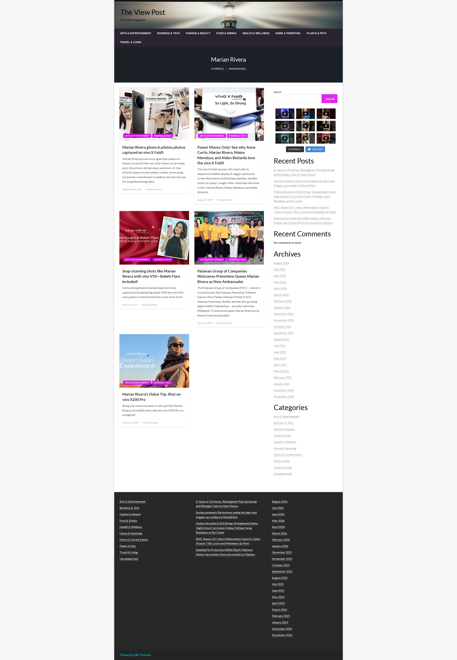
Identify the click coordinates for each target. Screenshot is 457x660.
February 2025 (283, 377)
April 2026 (280, 288)
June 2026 (280, 275)
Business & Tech (168, 33)
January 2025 (282, 383)
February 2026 (283, 301)
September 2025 (284, 332)
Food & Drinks (226, 33)
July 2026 (279, 269)
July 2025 (279, 345)
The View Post (142, 12)
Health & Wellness (255, 33)
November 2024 (284, 396)
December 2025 (284, 313)
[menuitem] (135, 33)
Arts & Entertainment (135, 33)
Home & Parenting (288, 33)
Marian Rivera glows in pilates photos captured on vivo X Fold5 (153, 150)
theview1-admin (154, 189)
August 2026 (281, 263)
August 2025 (281, 339)
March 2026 (281, 294)
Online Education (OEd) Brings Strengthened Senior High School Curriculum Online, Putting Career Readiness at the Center (305, 196)
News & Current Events (288, 454)
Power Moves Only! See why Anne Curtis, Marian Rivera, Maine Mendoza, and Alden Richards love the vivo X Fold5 (226, 155)
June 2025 (280, 352)
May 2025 (280, 358)
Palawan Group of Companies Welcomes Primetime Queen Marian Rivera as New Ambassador (228, 276)
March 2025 (281, 371)
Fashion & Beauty (198, 33)
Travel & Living (130, 42)
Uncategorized (283, 473)
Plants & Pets (316, 33)
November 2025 (284, 320)
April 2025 (280, 364)
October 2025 (282, 326)
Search (277, 91)
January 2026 (282, 307)
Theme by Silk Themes (135, 655)
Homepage (217, 69)
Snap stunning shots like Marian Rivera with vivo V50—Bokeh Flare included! (151, 276)
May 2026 (280, 282)
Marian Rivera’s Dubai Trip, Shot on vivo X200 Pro (151, 396)
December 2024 (284, 390)
